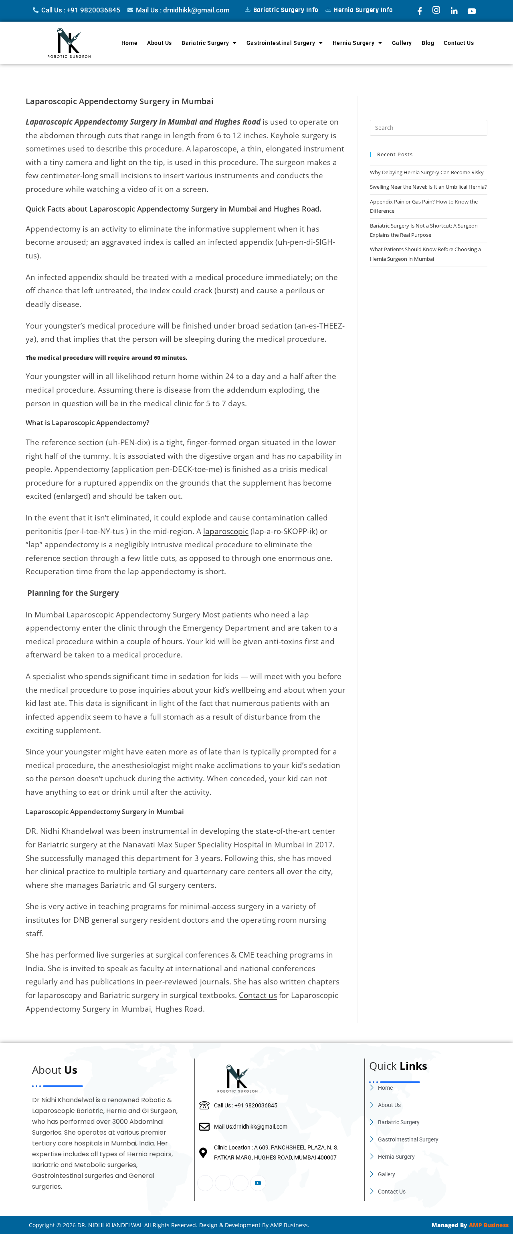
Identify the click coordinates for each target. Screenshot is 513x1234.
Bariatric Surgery (205, 43)
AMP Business (489, 1225)
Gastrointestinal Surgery (280, 43)
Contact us (258, 995)
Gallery (402, 43)
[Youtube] (258, 1183)
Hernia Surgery (353, 43)
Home (129, 43)
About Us (159, 43)
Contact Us (459, 43)
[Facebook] (205, 1183)
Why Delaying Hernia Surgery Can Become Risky (427, 172)
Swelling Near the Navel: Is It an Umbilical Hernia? (428, 186)
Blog (428, 43)
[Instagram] (223, 1183)
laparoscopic (225, 531)
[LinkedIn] (240, 1183)
